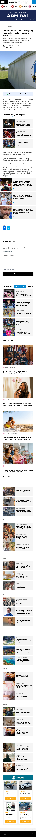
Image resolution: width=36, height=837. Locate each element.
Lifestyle (34, 6)
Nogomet (13, 2)
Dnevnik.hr (7, 6)
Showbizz (24, 6)
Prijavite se (18, 274)
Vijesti (16, 6)
